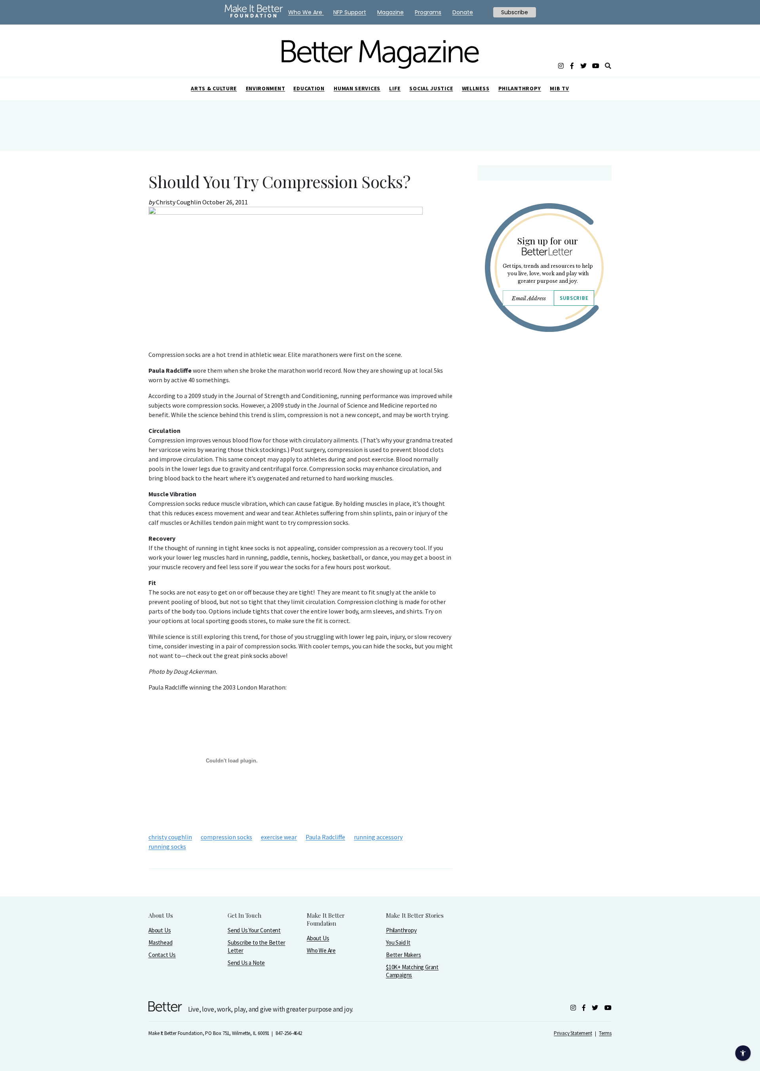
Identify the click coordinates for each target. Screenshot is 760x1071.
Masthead (160, 942)
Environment (265, 88)
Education (308, 88)
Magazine (390, 12)
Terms (605, 1033)
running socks (167, 846)
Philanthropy (519, 88)
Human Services (357, 88)
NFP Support (349, 12)
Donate (462, 12)
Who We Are (321, 950)
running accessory (378, 837)
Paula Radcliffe (325, 837)
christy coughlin (170, 837)
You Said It (398, 942)
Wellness (476, 88)
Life (395, 88)
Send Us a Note (246, 962)
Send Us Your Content (254, 930)
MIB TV (559, 88)
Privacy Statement (573, 1033)
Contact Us (162, 955)
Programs (428, 12)
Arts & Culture (214, 88)
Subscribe (574, 298)
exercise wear (279, 837)
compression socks (226, 837)
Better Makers (403, 955)
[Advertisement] (544, 407)
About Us (159, 930)
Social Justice (431, 88)
